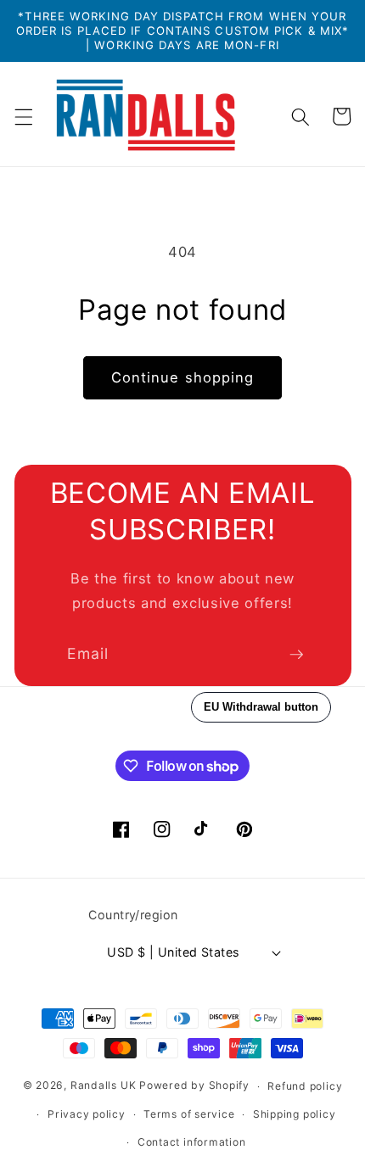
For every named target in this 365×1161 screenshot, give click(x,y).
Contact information (192, 1142)
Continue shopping (183, 377)
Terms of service (188, 1114)
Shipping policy (294, 1114)
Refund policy (304, 1086)
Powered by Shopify (194, 1086)
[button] (23, 116)
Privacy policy (87, 1114)
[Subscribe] (296, 655)
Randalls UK (103, 1086)
